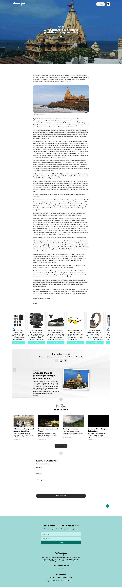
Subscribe (61, 542)
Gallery (59, 577)
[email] (65, 361)
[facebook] (56, 361)
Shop (70, 577)
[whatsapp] (61, 361)
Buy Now (22, 342)
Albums (65, 577)
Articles (52, 577)
